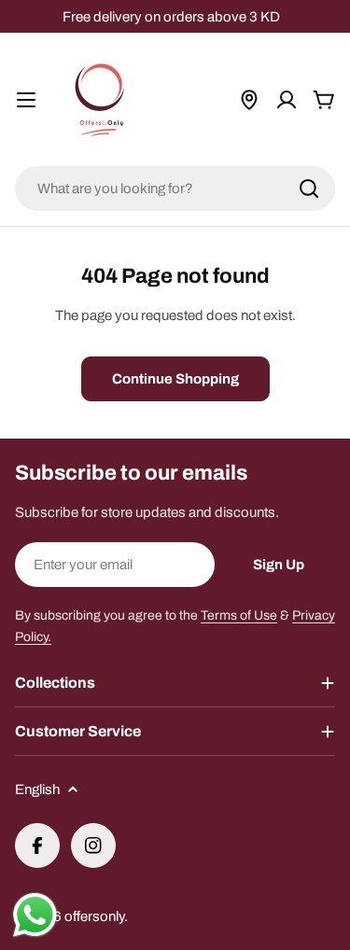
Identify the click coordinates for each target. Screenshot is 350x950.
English (37, 789)
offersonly (94, 916)
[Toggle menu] (26, 100)
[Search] (309, 188)
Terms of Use (239, 615)
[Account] (286, 100)
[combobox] (175, 188)
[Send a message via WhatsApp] (35, 915)
